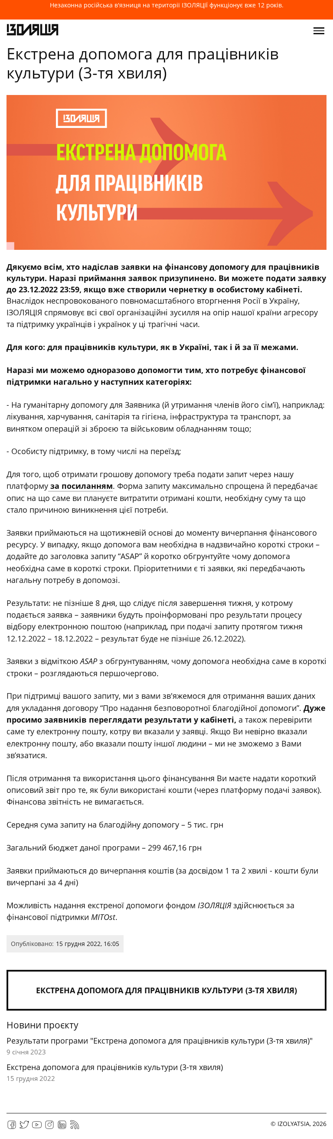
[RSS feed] (74, 1127)
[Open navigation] (318, 30)
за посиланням (80, 486)
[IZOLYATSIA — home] (33, 31)
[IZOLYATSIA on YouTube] (37, 1127)
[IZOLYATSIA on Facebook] (12, 1127)
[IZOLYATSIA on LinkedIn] (62, 1127)
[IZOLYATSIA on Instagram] (49, 1127)
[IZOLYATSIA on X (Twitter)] (24, 1127)
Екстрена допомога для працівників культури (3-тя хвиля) (166, 990)
